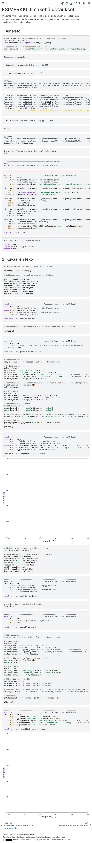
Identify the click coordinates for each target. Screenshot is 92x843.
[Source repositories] (67, 3)
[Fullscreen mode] (75, 3)
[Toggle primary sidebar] (3, 3)
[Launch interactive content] (62, 3)
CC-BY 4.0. (69, 840)
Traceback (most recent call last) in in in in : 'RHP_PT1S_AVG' (47, 203)
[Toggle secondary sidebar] (89, 3)
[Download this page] (71, 3)
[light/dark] (80, 3)
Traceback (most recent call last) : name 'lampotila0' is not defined (47, 444)
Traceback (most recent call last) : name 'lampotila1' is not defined (47, 719)
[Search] (84, 3)
